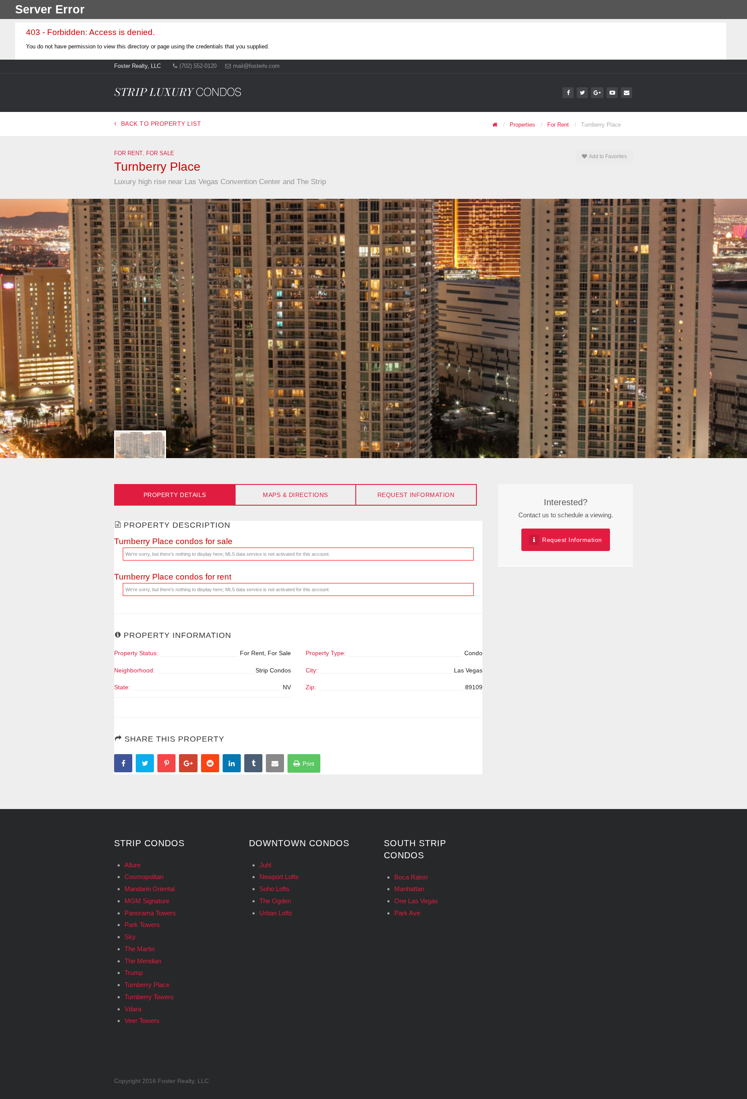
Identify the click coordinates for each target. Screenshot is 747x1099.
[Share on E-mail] (276, 764)
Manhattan (409, 888)
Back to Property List (161, 123)
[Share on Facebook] (124, 764)
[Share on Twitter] (146, 764)
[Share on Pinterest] (167, 764)
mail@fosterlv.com (256, 66)
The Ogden (275, 901)
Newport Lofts (279, 876)
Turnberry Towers (149, 996)
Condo (473, 653)
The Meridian (142, 961)
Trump (133, 972)
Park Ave (407, 913)
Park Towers (142, 924)
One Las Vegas (416, 901)
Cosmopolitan (143, 876)
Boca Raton (411, 877)
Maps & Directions (295, 494)
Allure (132, 865)
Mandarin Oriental (149, 888)
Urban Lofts (275, 913)
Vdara (132, 1009)
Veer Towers (142, 1020)
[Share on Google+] (189, 764)
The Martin (139, 948)
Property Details (175, 494)
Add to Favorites (607, 156)
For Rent (128, 153)
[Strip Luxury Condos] (177, 89)
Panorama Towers (150, 913)
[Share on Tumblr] (254, 764)
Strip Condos (273, 670)
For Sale (160, 153)
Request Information (416, 494)
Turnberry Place (146, 984)
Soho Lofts (274, 888)
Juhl (265, 865)
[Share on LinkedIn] (233, 764)
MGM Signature (146, 901)
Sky (130, 936)
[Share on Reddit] (211, 764)
